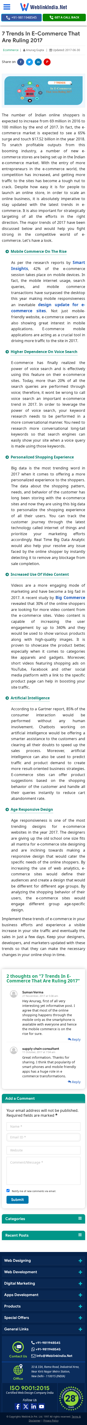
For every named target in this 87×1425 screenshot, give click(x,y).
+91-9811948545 (23, 17)
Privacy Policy (50, 1420)
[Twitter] (29, 62)
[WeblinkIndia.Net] (43, 7)
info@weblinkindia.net (54, 1356)
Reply (76, 1039)
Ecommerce (11, 50)
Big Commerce (70, 597)
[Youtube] (41, 1406)
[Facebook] (18, 1406)
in (38, 62)
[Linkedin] (33, 1406)
